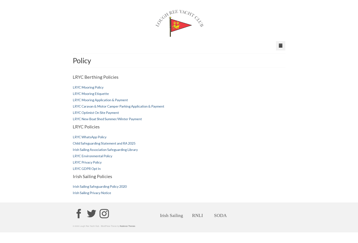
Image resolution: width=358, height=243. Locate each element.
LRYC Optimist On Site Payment (96, 113)
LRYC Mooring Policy (88, 87)
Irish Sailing (171, 215)
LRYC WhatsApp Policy (89, 137)
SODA (220, 215)
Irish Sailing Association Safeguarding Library (105, 150)
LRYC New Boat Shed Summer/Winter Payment (107, 119)
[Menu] (280, 45)
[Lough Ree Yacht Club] (179, 25)
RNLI (197, 215)
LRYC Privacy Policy (87, 162)
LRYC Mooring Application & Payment (100, 100)
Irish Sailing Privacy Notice (92, 193)
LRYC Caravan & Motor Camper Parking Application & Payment (118, 106)
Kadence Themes (127, 226)
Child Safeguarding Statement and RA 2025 (104, 143)
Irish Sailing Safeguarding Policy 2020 (100, 186)
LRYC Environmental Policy (92, 156)
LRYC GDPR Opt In (87, 169)
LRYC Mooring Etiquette (91, 94)
